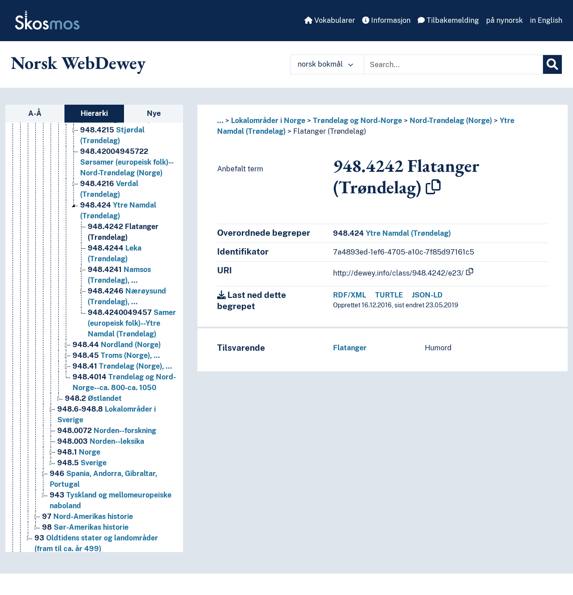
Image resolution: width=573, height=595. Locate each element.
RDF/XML (349, 295)
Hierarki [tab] (94, 113)
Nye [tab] (154, 113)
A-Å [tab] (35, 113)
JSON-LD (427, 295)
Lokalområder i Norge (268, 120)
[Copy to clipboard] (433, 187)
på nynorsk (504, 20)
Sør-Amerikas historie (85, 527)
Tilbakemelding (452, 20)
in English (546, 20)
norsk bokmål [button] (321, 64)
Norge (78, 452)
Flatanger (350, 348)
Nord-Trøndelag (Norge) (451, 120)
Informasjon (390, 20)
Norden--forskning (106, 430)
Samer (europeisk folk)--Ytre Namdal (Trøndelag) (132, 323)
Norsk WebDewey (78, 62)
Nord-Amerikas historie (87, 516)
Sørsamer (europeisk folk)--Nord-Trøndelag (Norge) (127, 162)
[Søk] (552, 64)
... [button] (220, 120)
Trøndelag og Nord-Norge (357, 120)
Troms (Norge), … (116, 355)
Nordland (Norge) (117, 344)
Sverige (82, 463)
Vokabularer (333, 20)
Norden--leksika (100, 441)
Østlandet (93, 398)
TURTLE (389, 295)
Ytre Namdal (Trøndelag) (392, 233)
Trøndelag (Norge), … (122, 366)
